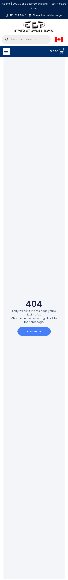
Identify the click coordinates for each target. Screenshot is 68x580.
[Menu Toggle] (6, 51)
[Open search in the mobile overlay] (26, 39)
